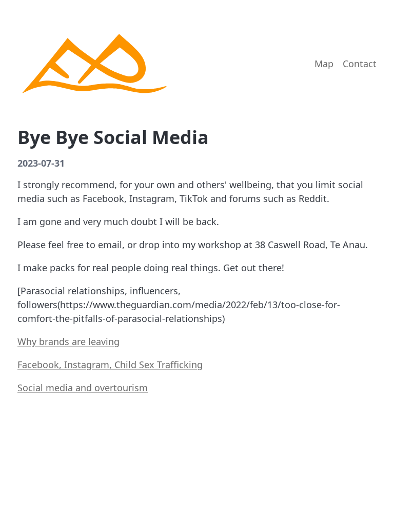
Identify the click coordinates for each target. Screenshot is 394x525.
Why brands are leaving (68, 341)
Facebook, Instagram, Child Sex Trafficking (110, 364)
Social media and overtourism (82, 387)
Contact (360, 63)
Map (323, 63)
